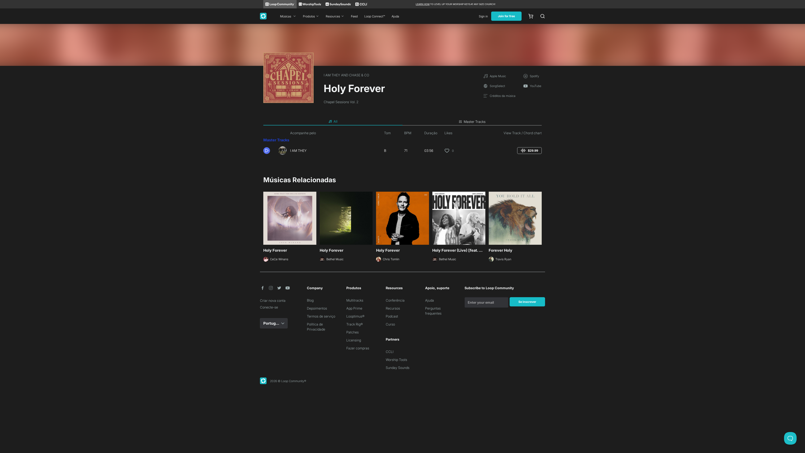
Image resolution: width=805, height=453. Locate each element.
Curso (390, 324)
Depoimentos (317, 308)
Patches (352, 332)
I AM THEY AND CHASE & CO (346, 75)
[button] (269, 150)
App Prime (354, 308)
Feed (354, 16)
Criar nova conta (273, 300)
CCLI (389, 352)
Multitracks (354, 300)
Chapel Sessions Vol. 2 (341, 102)
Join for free (506, 16)
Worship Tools (396, 360)
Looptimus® (355, 316)
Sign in (483, 16)
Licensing (353, 340)
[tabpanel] (402, 144)
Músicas (285, 16)
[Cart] (530, 16)
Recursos (393, 308)
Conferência (395, 300)
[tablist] (402, 121)
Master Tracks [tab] (475, 122)
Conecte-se (269, 307)
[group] (529, 150)
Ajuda (395, 16)
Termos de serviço (321, 316)
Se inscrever (527, 301)
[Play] (266, 150)
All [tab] (336, 121)
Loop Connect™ (374, 16)
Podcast (392, 316)
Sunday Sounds (397, 368)
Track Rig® (354, 324)
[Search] (542, 16)
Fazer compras (357, 348)
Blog (310, 300)
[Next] (539, 217)
